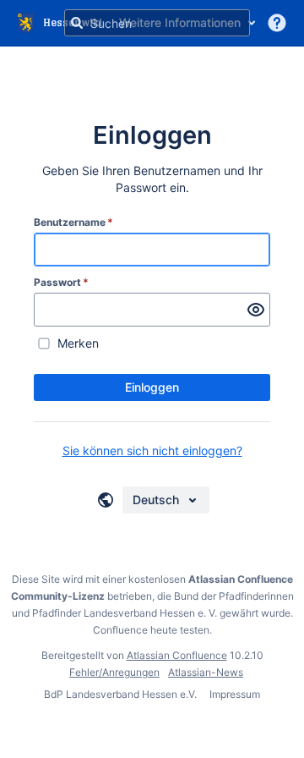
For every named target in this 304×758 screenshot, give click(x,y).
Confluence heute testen (151, 629)
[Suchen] (77, 23)
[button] (277, 22)
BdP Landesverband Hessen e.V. (121, 694)
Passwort (61, 282)
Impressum (234, 694)
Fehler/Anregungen (114, 672)
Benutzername (73, 222)
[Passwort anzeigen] (255, 309)
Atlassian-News (205, 672)
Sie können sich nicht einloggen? (152, 450)
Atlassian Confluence (177, 655)
